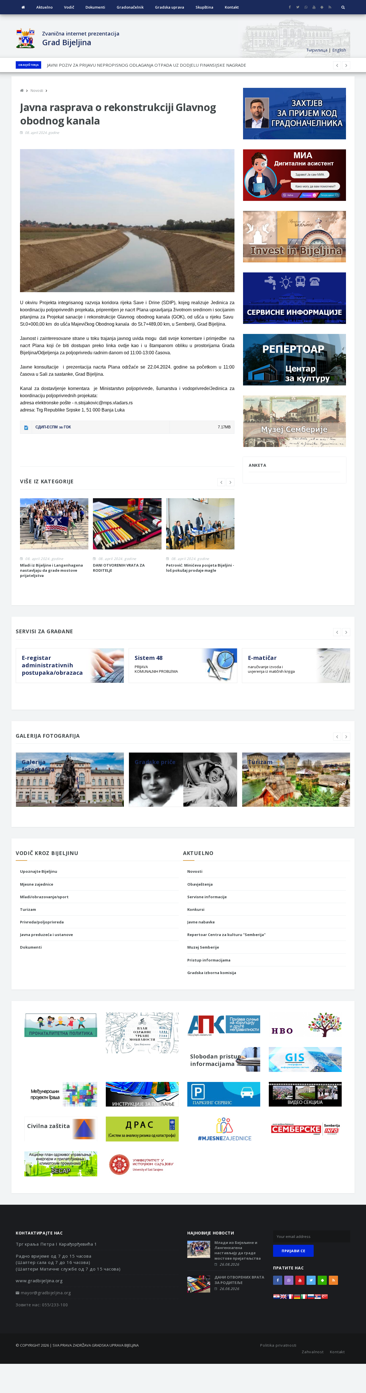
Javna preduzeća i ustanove (46, 934)
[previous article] (346, 65)
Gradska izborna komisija (211, 972)
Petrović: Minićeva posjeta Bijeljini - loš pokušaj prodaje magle (200, 568)
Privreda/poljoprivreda (42, 922)
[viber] (306, 7)
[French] (290, 1298)
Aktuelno (44, 7)
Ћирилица (316, 50)
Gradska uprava (169, 7)
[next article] (337, 65)
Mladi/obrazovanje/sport (44, 896)
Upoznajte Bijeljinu (38, 871)
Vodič (69, 7)
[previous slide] (221, 482)
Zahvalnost (313, 1351)
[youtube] (314, 7)
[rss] (330, 7)
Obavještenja (28, 65)
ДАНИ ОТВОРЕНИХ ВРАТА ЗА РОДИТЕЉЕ (239, 1280)
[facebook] (290, 7)
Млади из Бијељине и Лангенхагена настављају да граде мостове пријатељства (237, 1250)
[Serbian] (317, 1298)
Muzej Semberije (203, 947)
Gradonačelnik (130, 7)
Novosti (194, 871)
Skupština (204, 7)
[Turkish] (324, 1298)
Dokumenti (95, 7)
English (339, 50)
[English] (283, 1298)
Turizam (28, 909)
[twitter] (298, 7)
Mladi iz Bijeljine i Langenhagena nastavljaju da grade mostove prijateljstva (51, 570)
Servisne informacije (207, 896)
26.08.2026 (229, 1264)
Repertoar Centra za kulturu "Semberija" (226, 934)
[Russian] (310, 1298)
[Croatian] (276, 1298)
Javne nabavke (201, 922)
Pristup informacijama (208, 960)
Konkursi (195, 909)
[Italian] (304, 1298)
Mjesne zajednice (36, 884)
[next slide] (230, 482)
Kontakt (232, 7)
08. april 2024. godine (42, 132)
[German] (297, 1298)
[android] (322, 7)
